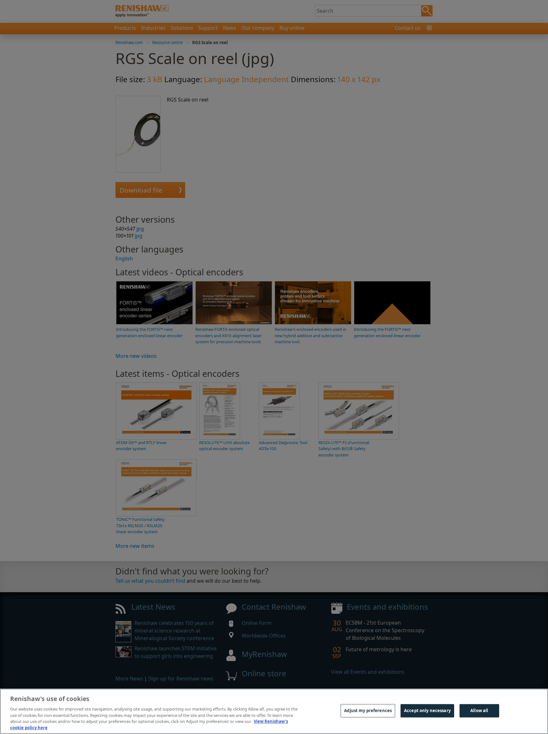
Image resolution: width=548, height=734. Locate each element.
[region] (274, 711)
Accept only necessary (427, 710)
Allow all (479, 710)
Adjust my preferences (368, 710)
